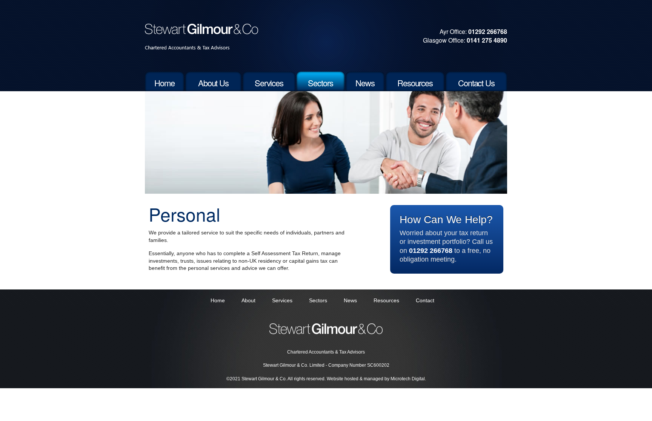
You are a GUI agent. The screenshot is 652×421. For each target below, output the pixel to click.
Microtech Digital (408, 378)
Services (269, 83)
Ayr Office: (473, 31)
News (365, 83)
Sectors (320, 83)
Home (164, 83)
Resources (415, 83)
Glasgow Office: (465, 40)
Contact (425, 300)
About (248, 300)
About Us (213, 83)
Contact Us (476, 83)
